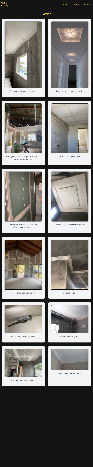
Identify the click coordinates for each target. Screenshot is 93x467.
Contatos (88, 4)
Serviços (76, 4)
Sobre (65, 4)
